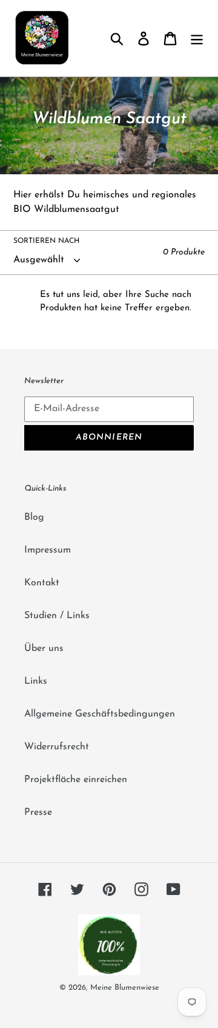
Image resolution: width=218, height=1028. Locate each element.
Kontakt (41, 583)
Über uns (44, 648)
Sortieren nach (46, 241)
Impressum (47, 550)
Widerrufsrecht (56, 747)
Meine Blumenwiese (124, 988)
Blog (34, 517)
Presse (38, 812)
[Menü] (196, 38)
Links (35, 681)
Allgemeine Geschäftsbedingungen (99, 714)
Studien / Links (57, 616)
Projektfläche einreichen (75, 780)
